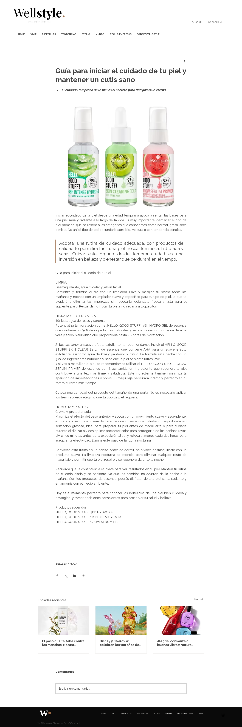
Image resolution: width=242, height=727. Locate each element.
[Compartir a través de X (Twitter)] (65, 576)
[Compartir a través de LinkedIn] (74, 576)
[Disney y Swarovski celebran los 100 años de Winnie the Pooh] (121, 620)
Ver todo (199, 599)
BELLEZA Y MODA (66, 563)
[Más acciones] (184, 61)
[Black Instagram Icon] (223, 715)
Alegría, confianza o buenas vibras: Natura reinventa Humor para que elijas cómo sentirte (178, 643)
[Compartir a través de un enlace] (83, 576)
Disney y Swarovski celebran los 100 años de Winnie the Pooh (119, 643)
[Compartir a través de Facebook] (57, 576)
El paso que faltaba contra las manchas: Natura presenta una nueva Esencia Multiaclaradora (63, 643)
